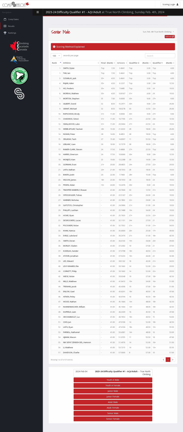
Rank (54, 63)
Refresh (169, 36)
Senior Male (112, 413)
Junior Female (113, 396)
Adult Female (113, 407)
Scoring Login (169, 4)
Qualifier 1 (162, 63)
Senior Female (113, 418)
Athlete (67, 63)
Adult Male (113, 402)
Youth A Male (113, 379)
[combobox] (56, 55)
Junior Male (113, 391)
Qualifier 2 (138, 63)
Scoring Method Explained (70, 46)
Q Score (121, 63)
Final (107, 63)
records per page (65, 55)
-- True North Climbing (112, 373)
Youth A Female (113, 385)
